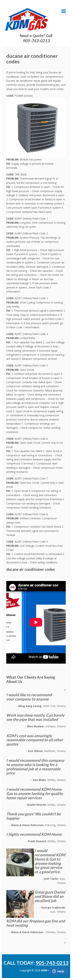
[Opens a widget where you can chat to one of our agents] (58, 971)
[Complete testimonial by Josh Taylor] (20, 862)
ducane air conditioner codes (30, 569)
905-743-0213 (36, 40)
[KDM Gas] (26, 19)
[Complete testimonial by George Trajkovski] (20, 903)
